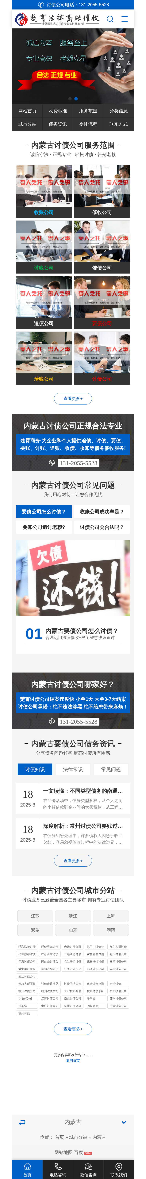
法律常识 (73, 769)
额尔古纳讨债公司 (49, 969)
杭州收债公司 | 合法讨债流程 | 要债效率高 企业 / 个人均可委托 (49, 991)
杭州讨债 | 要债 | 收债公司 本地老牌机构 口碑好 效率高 (95, 991)
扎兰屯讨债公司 (95, 947)
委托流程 (88, 124)
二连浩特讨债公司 (72, 954)
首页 (59, 1137)
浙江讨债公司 (49, 1005)
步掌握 (91, 998)
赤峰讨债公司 (72, 946)
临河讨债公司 (95, 968)
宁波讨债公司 (118, 1005)
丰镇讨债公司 (118, 968)
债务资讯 (58, 124)
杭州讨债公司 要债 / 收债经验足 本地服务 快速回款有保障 (27, 991)
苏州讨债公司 (118, 998)
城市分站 (27, 124)
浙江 (73, 916)
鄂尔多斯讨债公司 (118, 947)
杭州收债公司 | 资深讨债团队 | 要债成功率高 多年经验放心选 (118, 991)
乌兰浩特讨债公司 (72, 962)
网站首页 (27, 110)
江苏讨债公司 (49, 998)
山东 (73, 929)
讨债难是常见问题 (49, 984)
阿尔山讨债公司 (49, 962)
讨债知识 (35, 769)
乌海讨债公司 (27, 961)
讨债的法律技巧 (72, 984)
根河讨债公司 (118, 961)
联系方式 (119, 124)
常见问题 (111, 769)
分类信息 (119, 110)
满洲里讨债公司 (27, 969)
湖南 (111, 929)
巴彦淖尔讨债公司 (49, 954)
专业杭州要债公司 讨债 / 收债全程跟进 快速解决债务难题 (72, 991)
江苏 (35, 916)
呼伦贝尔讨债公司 (49, 947)
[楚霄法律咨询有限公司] (59, 18)
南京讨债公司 (72, 998)
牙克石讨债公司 (72, 969)
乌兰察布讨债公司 (27, 954)
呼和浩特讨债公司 (27, 947)
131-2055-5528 (78, 463)
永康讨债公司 (95, 983)
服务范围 (88, 110)
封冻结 (22, 1005)
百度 (78, 1152)
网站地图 (63, 1152)
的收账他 (92, 1005)
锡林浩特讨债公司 (95, 962)
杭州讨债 (24, 1013)
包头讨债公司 (118, 954)
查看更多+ (73, 398)
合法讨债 (115, 983)
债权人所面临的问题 (27, 984)
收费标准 (58, 110)
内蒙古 (99, 1137)
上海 (111, 916)
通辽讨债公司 (27, 976)
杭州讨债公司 (72, 1005)
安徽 (35, 929)
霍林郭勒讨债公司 (95, 954)
